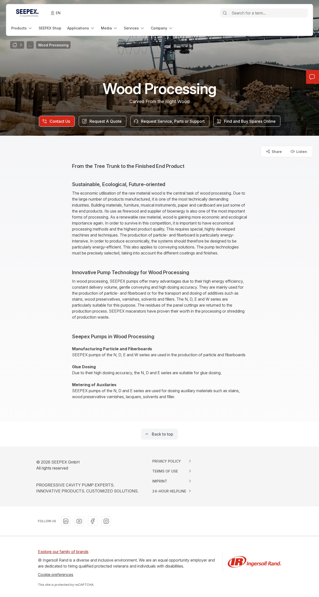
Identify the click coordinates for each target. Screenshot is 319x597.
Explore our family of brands (63, 551)
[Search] (224, 12)
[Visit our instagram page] (106, 521)
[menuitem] (22, 28)
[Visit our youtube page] (79, 521)
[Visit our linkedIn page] (66, 521)
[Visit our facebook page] (92, 521)
